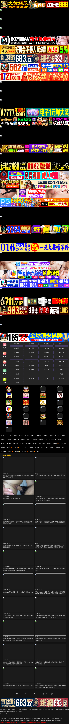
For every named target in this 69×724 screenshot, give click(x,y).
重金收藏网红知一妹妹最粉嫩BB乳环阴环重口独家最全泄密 (17, 546)
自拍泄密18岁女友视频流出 (11, 498)
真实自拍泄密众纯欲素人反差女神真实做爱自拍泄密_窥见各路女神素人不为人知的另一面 (50, 616)
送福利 (51, 435)
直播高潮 (23, 439)
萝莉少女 (61, 344)
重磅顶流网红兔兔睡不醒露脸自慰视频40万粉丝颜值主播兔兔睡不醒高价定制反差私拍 (18, 639)
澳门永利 (27, 435)
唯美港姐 (46, 352)
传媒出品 (16, 374)
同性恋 (61, 374)
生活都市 (16, 378)
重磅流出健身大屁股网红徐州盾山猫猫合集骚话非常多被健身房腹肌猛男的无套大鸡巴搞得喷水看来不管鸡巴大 (50, 593)
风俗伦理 (61, 378)
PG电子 (33, 435)
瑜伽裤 (46, 365)
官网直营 (21, 435)
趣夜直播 (9, 443)
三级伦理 (16, 348)
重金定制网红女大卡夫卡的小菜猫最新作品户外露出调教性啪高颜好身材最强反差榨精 (18, 569)
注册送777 (45, 435)
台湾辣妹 (16, 352)
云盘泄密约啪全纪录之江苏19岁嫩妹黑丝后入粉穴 (18, 685)
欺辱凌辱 (16, 357)
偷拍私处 (3, 443)
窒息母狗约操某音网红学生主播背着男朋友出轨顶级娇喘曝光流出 (18, 616)
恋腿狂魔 (61, 361)
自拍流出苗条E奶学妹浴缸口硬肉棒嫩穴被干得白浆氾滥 (50, 569)
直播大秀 (64, 447)
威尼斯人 (3, 435)
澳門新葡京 (42, 443)
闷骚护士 (61, 365)
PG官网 (9, 435)
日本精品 (31, 348)
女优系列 (31, 361)
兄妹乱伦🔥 (25, 451)
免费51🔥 (9, 447)
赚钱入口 (39, 451)
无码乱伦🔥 (16, 447)
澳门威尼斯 (3, 451)
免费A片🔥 (17, 451)
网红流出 (46, 357)
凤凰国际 (9, 439)
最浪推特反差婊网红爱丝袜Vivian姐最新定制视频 (50, 475)
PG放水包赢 (16, 439)
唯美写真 (46, 370)
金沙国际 (37, 447)
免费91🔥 (10, 451)
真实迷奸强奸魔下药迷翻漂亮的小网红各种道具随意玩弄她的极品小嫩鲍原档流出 (18, 663)
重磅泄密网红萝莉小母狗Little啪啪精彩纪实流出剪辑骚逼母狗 (17, 522)
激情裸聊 (3, 447)
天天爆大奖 (30, 447)
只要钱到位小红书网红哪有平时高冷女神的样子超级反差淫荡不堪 (50, 663)
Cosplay (46, 348)
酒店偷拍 (41, 439)
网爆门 (61, 370)
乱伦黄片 (60, 439)
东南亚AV (61, 352)
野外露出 (61, 357)
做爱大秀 (58, 447)
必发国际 (21, 443)
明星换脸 (31, 365)
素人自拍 (61, 348)
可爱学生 (46, 361)
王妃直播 (53, 439)
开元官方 (23, 447)
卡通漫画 (16, 370)
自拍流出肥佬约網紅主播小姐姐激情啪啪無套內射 (18, 592)
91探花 (32, 357)
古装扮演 (16, 361)
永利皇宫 (49, 443)
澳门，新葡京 (44, 447)
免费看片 (52, 447)
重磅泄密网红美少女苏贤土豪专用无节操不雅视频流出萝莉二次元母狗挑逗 (50, 499)
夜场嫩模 (15, 443)
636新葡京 (63, 443)
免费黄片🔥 (32, 451)
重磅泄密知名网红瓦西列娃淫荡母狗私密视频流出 (50, 522)
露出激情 (31, 370)
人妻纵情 (46, 378)
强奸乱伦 (31, 344)
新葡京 (57, 435)
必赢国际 (3, 439)
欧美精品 (46, 344)
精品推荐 (16, 344)
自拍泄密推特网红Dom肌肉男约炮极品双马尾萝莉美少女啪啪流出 (18, 476)
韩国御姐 (31, 352)
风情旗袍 (16, 365)
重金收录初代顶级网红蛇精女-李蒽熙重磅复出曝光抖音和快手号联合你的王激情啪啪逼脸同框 (49, 546)
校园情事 (31, 378)
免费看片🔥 (56, 443)
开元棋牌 (14, 435)
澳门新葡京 (28, 443)
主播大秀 (47, 439)
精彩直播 (29, 439)
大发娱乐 (35, 443)
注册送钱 (39, 435)
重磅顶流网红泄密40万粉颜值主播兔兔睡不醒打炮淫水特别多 (50, 639)
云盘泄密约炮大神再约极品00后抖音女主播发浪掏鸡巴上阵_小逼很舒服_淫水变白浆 (50, 686)
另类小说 (16, 382)
